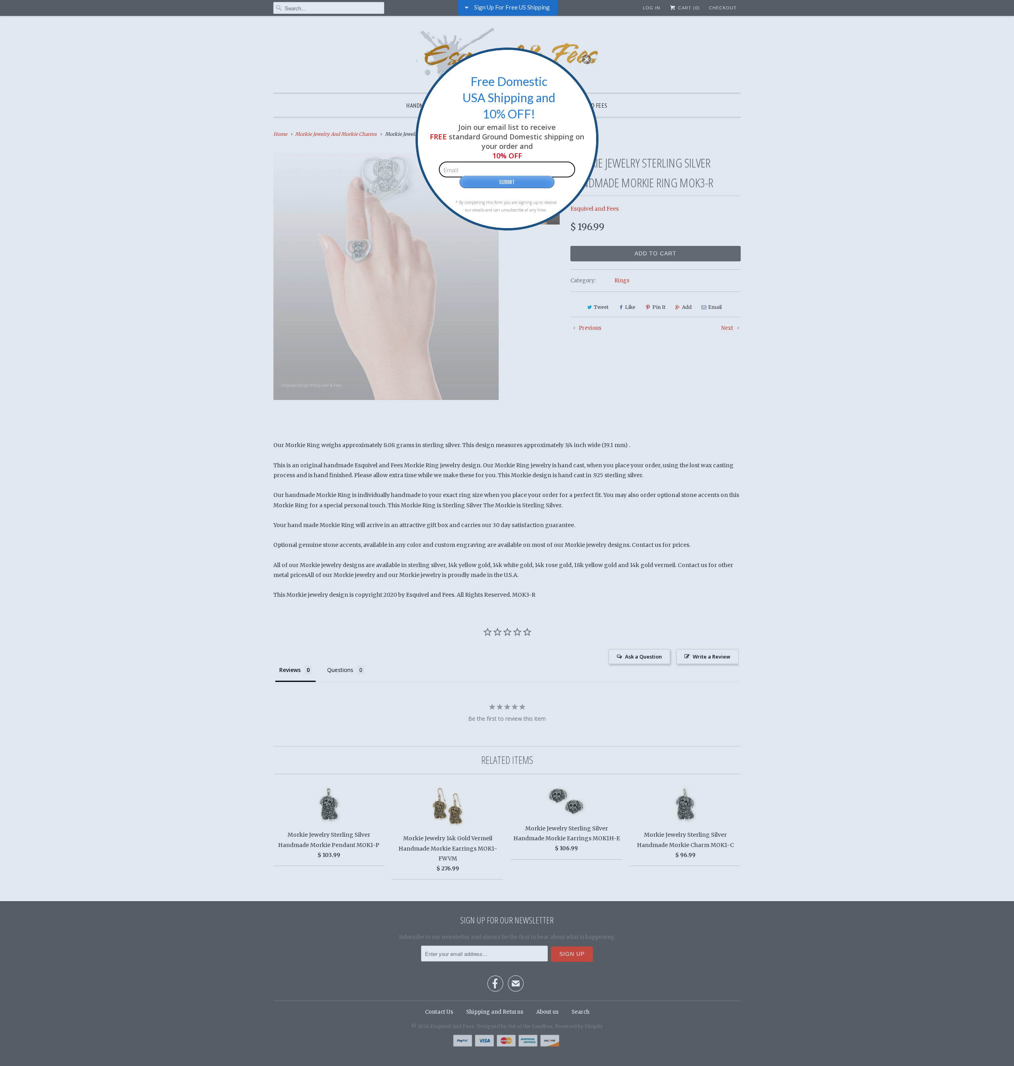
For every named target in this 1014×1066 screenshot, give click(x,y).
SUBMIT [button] (507, 182)
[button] (586, 59)
